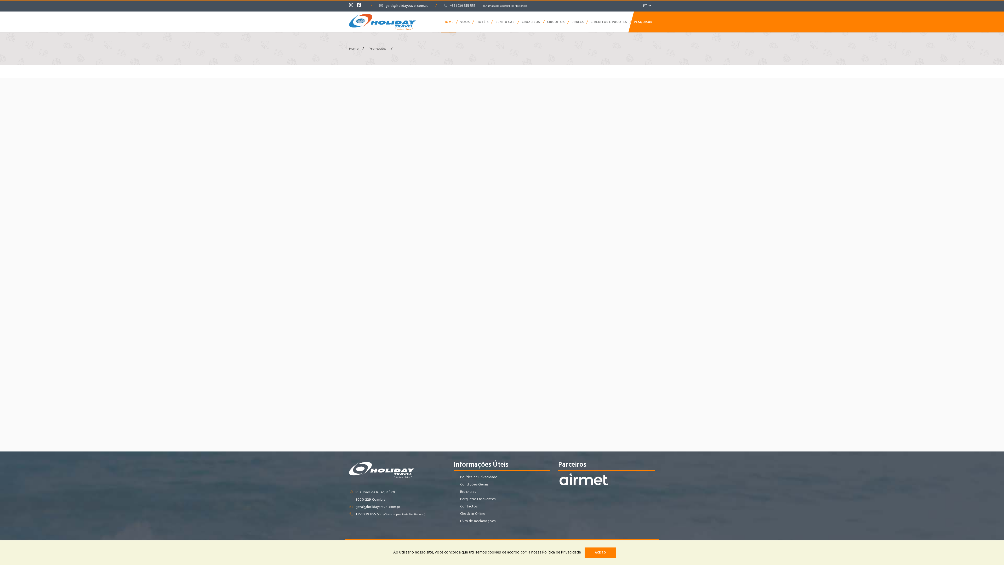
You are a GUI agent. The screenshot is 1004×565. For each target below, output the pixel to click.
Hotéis (482, 22)
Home (448, 22)
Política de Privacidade (479, 477)
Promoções (377, 48)
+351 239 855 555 (488, 6)
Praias (578, 22)
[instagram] (352, 6)
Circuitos (556, 22)
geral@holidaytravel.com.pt (406, 6)
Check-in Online (472, 514)
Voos (465, 22)
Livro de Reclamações (477, 521)
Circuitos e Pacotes (608, 22)
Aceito (600, 552)
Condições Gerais (474, 484)
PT (645, 6)
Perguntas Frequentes (477, 499)
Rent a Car (505, 22)
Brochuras (468, 492)
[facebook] (360, 6)
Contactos (468, 506)
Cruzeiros (531, 22)
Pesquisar (643, 22)
